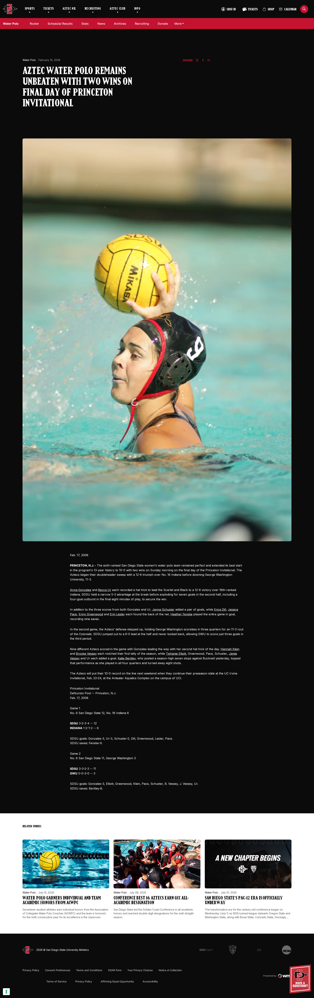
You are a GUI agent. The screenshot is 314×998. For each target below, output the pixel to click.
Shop (268, 11)
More (178, 23)
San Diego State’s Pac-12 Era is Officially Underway (244, 900)
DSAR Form (115, 970)
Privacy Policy (31, 970)
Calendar (290, 9)
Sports (30, 9)
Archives (120, 23)
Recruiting (93, 9)
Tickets (48, 9)
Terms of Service (56, 981)
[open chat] (301, 979)
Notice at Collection (170, 970)
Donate (164, 23)
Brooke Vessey (86, 653)
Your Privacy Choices (140, 970)
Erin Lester (117, 614)
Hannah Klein (230, 649)
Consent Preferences (57, 970)
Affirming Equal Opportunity (117, 981)
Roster (34, 23)
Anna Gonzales (80, 590)
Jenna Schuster (163, 609)
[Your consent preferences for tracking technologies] (6, 991)
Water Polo (29, 60)
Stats (85, 23)
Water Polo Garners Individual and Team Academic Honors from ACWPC (62, 900)
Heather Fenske (181, 614)
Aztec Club (117, 9)
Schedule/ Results (60, 23)
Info (137, 9)
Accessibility (150, 981)
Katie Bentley (127, 658)
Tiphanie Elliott (176, 653)
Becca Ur (104, 590)
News (101, 23)
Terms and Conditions (89, 970)
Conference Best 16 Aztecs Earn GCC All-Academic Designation (151, 900)
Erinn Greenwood (91, 614)
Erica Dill (220, 609)
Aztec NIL (69, 9)
